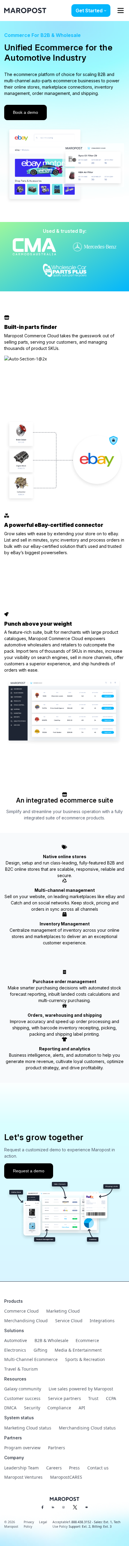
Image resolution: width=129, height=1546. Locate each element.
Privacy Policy (29, 1524)
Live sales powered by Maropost (81, 1389)
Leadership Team (21, 1468)
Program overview (22, 1447)
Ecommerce (87, 1340)
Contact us (98, 1468)
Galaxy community (22, 1389)
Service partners (64, 1398)
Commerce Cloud (21, 1311)
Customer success (22, 1398)
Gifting (40, 1350)
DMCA (10, 1408)
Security (32, 1408)
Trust (93, 1398)
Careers (54, 1468)
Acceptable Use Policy (60, 1524)
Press (74, 1468)
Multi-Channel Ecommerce (31, 1359)
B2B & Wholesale (51, 1340)
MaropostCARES (66, 1477)
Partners (56, 1447)
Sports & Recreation (85, 1359)
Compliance (59, 1408)
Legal (43, 1522)
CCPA (111, 1398)
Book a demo (25, 112)
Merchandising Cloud (26, 1320)
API (82, 1408)
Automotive (15, 1340)
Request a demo (28, 1170)
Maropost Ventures (23, 1477)
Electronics (15, 1350)
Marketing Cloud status (27, 1428)
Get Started (89, 11)
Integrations (102, 1320)
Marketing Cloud (63, 1311)
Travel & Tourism (21, 1369)
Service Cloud (68, 1320)
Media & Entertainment (78, 1350)
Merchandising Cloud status (87, 1428)
